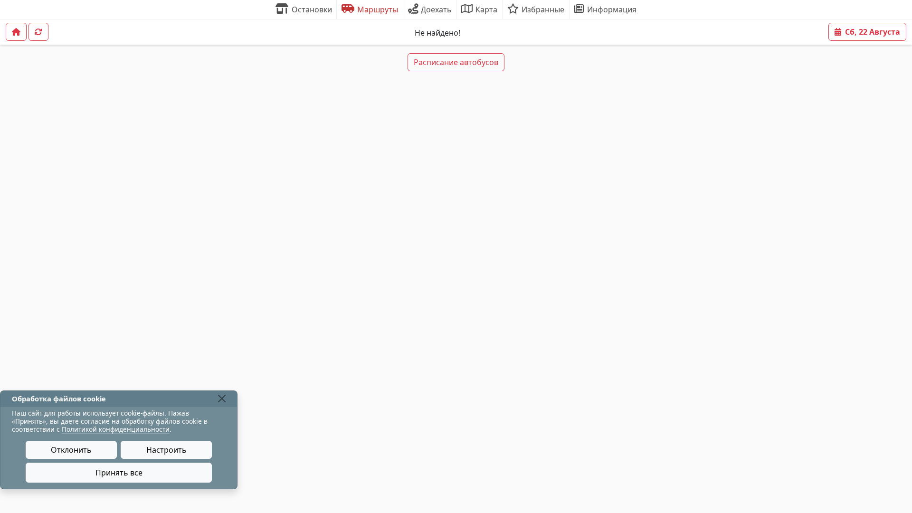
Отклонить (71, 450)
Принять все (118, 472)
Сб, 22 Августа (872, 32)
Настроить (166, 450)
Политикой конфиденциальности (116, 429)
